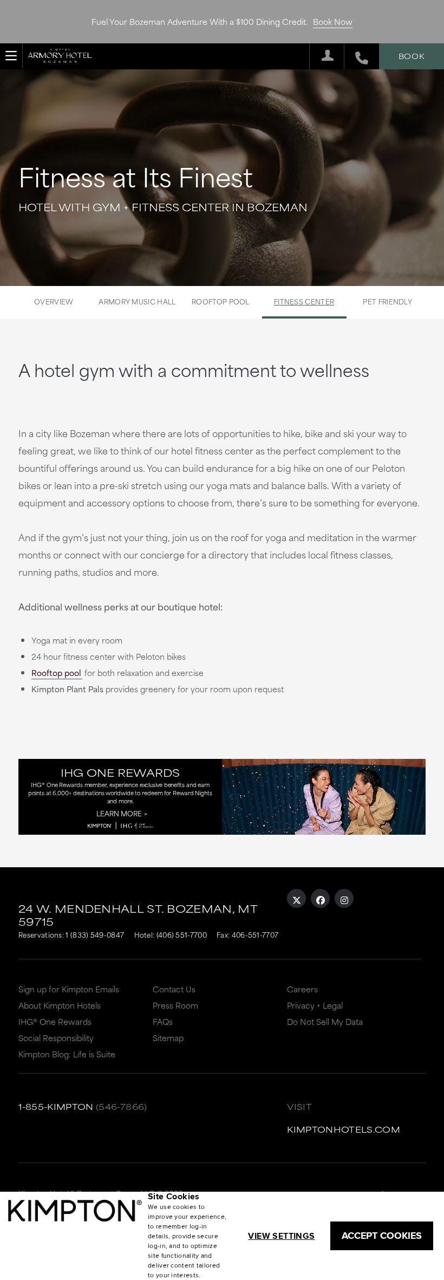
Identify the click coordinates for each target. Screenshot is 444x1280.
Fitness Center (304, 301)
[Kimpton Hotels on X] (296, 898)
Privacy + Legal (315, 1005)
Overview (53, 301)
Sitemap (168, 1037)
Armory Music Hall (137, 301)
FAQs (163, 1021)
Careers (302, 989)
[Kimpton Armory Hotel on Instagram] (344, 898)
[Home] (60, 54)
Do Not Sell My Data (325, 1021)
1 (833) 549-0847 (95, 934)
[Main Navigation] (11, 55)
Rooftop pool (56, 672)
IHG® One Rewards (55, 1021)
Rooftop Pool (221, 301)
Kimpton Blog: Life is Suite (66, 1054)
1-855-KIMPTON (56, 1106)
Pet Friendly (387, 301)
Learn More (119, 813)
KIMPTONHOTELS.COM (343, 1129)
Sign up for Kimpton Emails (68, 989)
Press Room (175, 1005)
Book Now (332, 21)
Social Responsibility (56, 1037)
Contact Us (174, 989)
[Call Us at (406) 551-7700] (356, 56)
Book (412, 55)
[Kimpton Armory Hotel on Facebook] (320, 898)
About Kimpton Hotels (59, 1005)
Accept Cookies (382, 1236)
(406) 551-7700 (181, 934)
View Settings (281, 1236)
